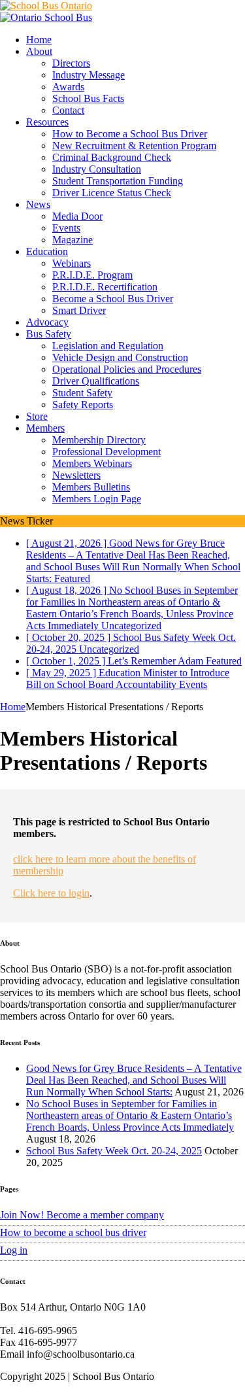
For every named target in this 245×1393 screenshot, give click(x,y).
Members (45, 428)
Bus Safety (48, 333)
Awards (68, 86)
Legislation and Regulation (107, 345)
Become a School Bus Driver (112, 298)
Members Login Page (96, 498)
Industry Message (88, 74)
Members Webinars (92, 463)
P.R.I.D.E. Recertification (104, 286)
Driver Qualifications (95, 381)
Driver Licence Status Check (111, 192)
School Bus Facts (88, 98)
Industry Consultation (96, 169)
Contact (68, 110)
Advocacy (47, 322)
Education (47, 251)
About (39, 51)
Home (39, 39)
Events (66, 227)
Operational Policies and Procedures (126, 369)
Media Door (77, 216)
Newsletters (76, 475)
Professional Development (106, 451)
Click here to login (51, 893)
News (38, 204)
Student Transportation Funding (117, 180)
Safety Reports (82, 404)
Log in (13, 1250)
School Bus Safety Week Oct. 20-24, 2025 (114, 1150)
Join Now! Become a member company (82, 1214)
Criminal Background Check (111, 157)
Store (37, 416)
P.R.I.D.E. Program (92, 275)
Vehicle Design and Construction (120, 357)
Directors (71, 63)
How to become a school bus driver (73, 1232)
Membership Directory (99, 439)
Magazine (72, 239)
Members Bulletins (91, 486)
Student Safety (82, 392)
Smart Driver (79, 310)
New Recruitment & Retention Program (134, 145)
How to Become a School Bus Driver (129, 133)
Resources (47, 122)
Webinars (71, 263)
